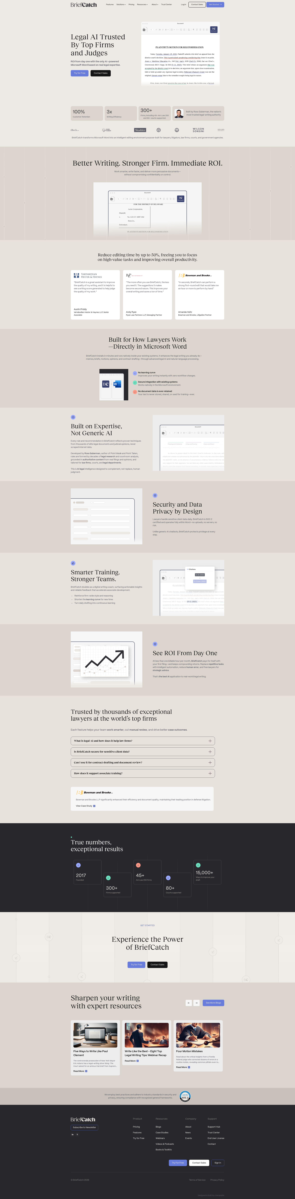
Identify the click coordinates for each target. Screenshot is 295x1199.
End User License (216, 1138)
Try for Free (138, 1138)
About (188, 1127)
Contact (212, 1144)
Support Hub (214, 1127)
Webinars (160, 1138)
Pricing (131, 4)
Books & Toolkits (164, 1150)
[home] (84, 4)
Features (110, 4)
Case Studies (162, 1133)
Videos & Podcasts (165, 1144)
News (188, 1133)
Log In (183, 4)
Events (188, 1138)
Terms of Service (197, 1180)
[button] (121, 4)
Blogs (158, 1127)
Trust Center (166, 4)
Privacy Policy (217, 1180)
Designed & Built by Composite (211, 1195)
